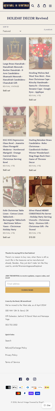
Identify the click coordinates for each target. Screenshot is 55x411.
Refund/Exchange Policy (16, 347)
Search (8, 340)
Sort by (6, 27)
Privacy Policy (11, 354)
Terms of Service (12, 362)
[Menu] (50, 5)
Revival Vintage (23, 402)
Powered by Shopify (37, 402)
